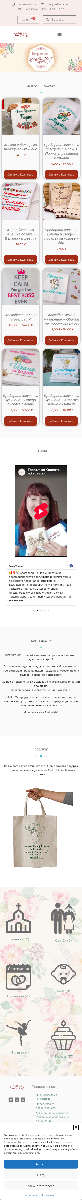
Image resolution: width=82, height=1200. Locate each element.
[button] (76, 1127)
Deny (41, 1175)
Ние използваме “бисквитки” (39, 1194)
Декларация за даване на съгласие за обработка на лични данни (53, 1116)
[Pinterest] (23, 1100)
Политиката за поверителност (45, 1105)
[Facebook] (11, 1100)
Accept (41, 1164)
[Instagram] (17, 1100)
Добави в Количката (20, 174)
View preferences (41, 1186)
